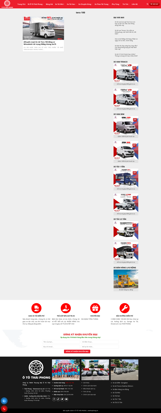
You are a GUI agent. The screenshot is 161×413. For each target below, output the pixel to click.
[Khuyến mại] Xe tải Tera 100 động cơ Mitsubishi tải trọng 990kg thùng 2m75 (40, 43)
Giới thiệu (86, 383)
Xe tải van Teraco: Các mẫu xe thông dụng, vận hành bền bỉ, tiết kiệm (125, 32)
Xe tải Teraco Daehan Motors (123, 386)
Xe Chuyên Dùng (84, 4)
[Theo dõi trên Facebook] (54, 399)
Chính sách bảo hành (90, 386)
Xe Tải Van (71, 4)
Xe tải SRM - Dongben (120, 383)
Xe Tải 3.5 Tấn (117, 402)
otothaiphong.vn (93, 410)
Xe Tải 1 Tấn (117, 399)
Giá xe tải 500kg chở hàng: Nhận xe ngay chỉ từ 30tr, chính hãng (126, 39)
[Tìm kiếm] (147, 4)
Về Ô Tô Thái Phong (35, 4)
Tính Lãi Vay (87, 391)
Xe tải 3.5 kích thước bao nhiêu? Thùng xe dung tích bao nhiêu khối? (126, 55)
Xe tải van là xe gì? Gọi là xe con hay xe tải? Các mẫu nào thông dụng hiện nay (125, 23)
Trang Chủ (21, 4)
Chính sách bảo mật (89, 394)
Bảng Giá (49, 4)
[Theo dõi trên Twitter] (62, 399)
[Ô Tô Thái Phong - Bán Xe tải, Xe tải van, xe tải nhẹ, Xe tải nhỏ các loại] (7, 4)
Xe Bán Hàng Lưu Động (121, 389)
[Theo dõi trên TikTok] (58, 399)
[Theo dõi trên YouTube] (66, 399)
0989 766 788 (70, 383)
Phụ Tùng (115, 4)
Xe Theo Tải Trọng (101, 4)
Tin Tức (125, 4)
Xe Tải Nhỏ (59, 4)
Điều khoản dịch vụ (89, 389)
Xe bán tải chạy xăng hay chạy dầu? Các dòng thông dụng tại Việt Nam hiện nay (126, 47)
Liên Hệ (134, 4)
